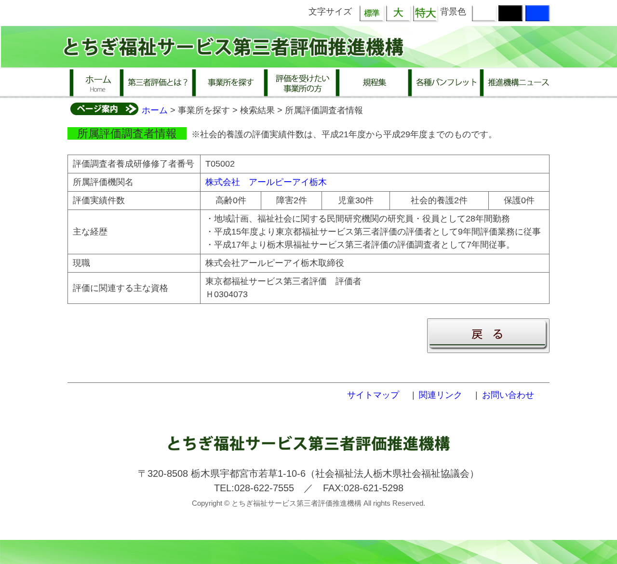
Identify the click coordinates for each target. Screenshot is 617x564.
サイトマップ (373, 395)
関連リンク (440, 395)
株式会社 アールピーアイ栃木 (266, 182)
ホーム (155, 110)
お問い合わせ (508, 395)
